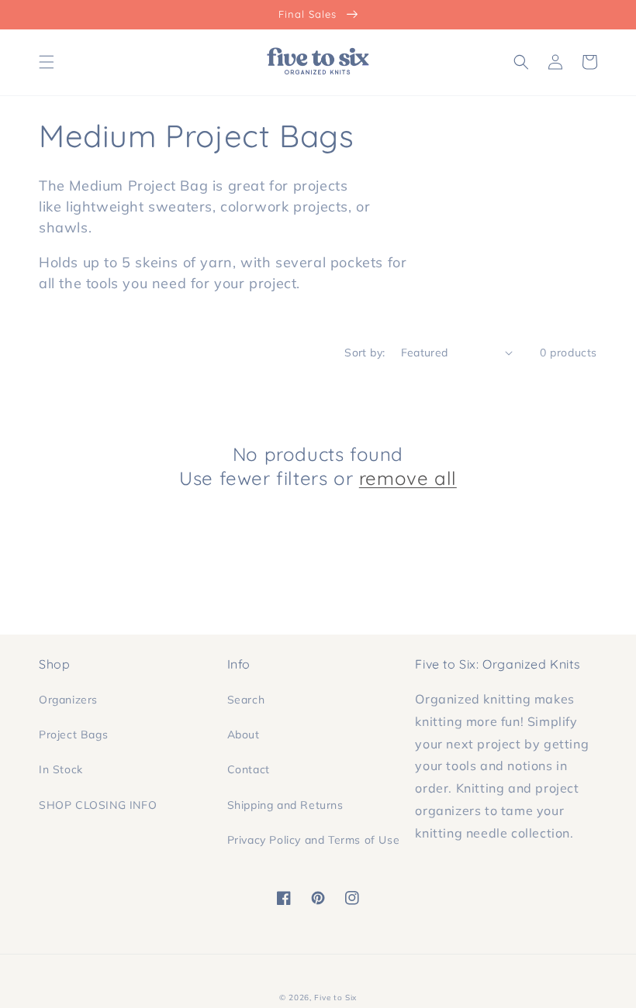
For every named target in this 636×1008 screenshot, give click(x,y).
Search (246, 700)
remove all (408, 478)
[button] (46, 62)
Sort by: (364, 353)
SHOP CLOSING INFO (98, 805)
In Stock (61, 769)
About (243, 734)
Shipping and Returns (285, 805)
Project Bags (73, 734)
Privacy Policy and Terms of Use (313, 840)
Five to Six (335, 998)
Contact (248, 769)
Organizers (68, 700)
